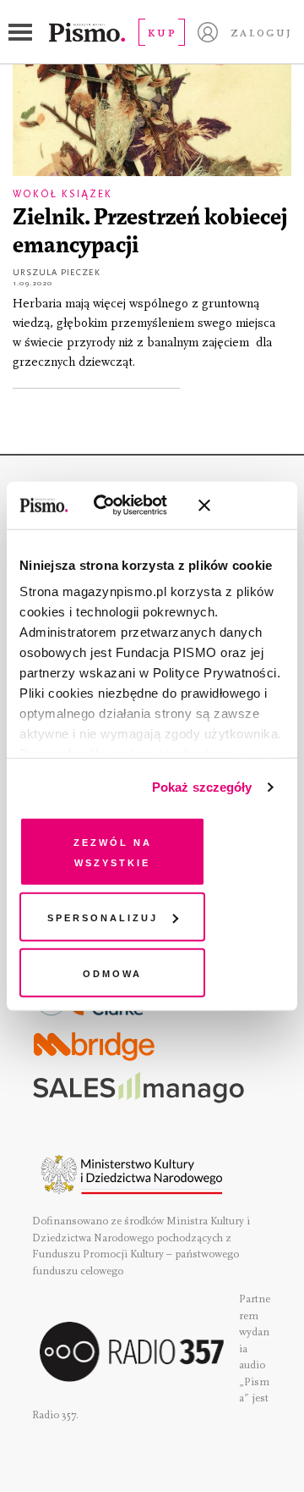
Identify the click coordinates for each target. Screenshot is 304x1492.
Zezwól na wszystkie (112, 850)
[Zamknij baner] (249, 505)
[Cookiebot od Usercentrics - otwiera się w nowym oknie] (117, 506)
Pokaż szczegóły (202, 787)
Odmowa (112, 971)
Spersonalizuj (102, 916)
